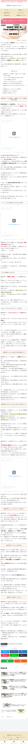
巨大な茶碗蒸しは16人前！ (10, 79)
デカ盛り (16, 643)
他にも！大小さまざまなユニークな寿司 (13, 81)
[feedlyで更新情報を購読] (7, 661)
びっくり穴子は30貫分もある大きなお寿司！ (14, 77)
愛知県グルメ (4, 643)
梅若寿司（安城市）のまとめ (9, 92)
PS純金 (11, 643)
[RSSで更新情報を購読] (20, 661)
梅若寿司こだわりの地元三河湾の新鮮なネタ (12, 83)
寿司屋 (21, 643)
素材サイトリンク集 (14, 739)
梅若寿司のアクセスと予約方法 (10, 91)
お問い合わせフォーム (20, 737)
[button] (23, 655)
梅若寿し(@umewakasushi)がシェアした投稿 (14, 239)
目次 (12, 71)
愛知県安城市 (4, 645)
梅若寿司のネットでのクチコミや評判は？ (12, 89)
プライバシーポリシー (7, 737)
